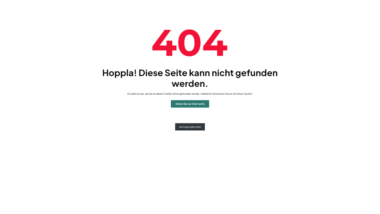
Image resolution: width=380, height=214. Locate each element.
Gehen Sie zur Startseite (190, 103)
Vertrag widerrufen (190, 126)
